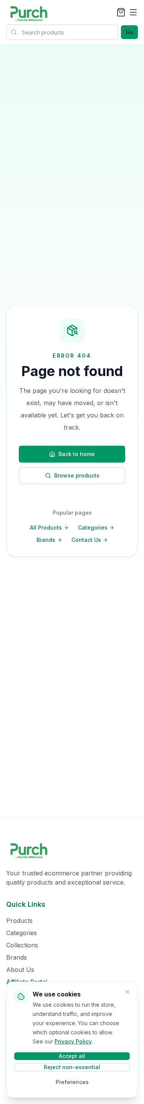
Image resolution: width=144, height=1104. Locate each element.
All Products (46, 527)
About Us (20, 969)
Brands (45, 539)
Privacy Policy (73, 1041)
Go (129, 32)
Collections (22, 945)
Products (19, 920)
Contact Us (86, 539)
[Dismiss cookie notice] (127, 991)
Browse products (76, 475)
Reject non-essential (72, 1067)
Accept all (72, 1056)
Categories (93, 527)
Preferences (72, 1082)
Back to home (76, 454)
